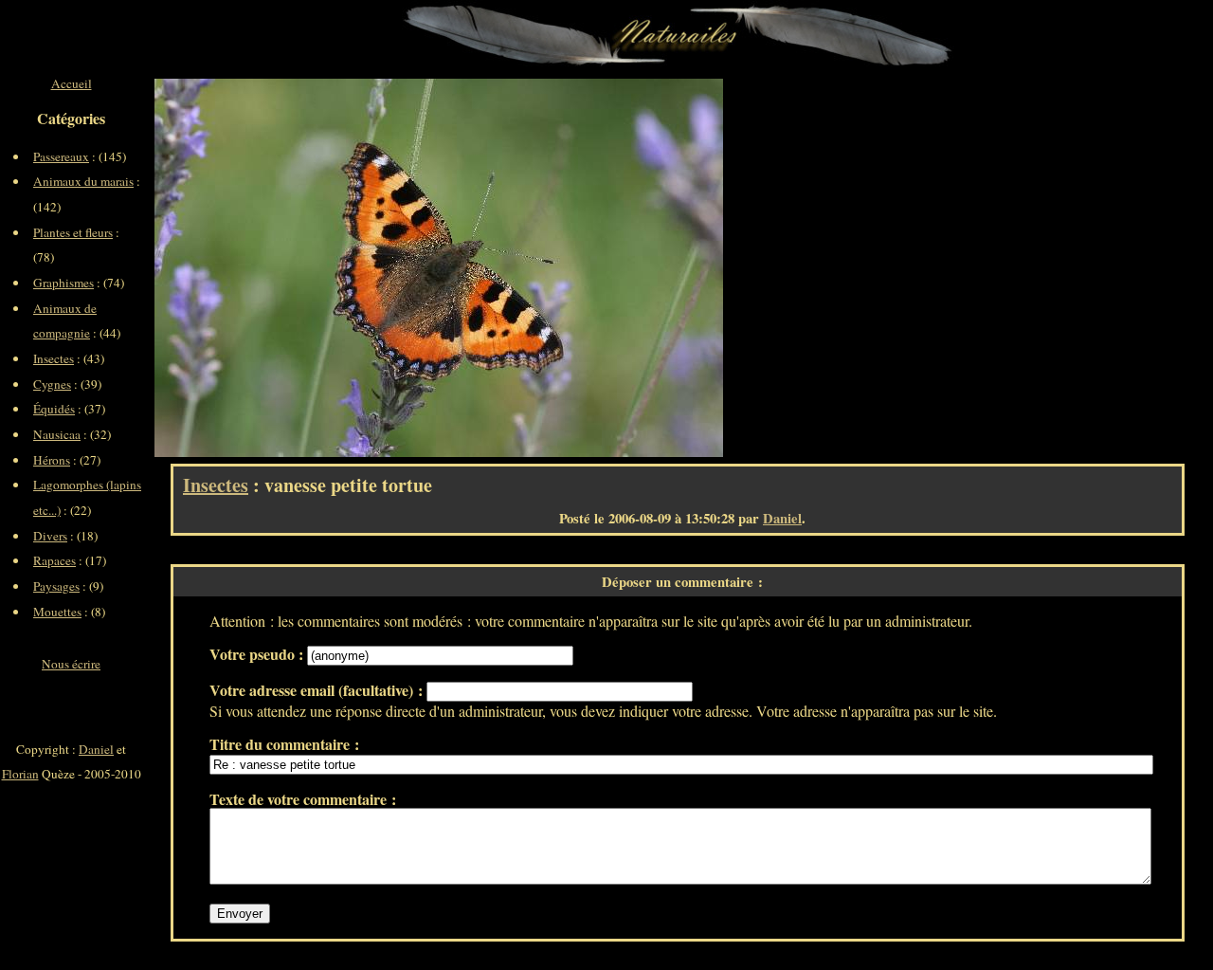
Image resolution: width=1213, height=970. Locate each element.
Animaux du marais (83, 181)
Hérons (51, 459)
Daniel (782, 518)
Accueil (71, 83)
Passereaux (61, 156)
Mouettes (57, 611)
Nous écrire (71, 663)
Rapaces (54, 560)
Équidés (54, 408)
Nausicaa (57, 434)
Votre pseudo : (258, 654)
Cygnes (52, 384)
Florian (20, 773)
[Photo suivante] (581, 268)
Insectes (215, 485)
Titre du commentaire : (284, 744)
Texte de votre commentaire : (302, 799)
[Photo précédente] (296, 268)
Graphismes (63, 282)
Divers (50, 535)
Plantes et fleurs (73, 232)
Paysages (56, 586)
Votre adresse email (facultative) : (317, 690)
